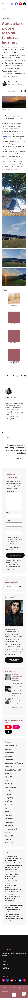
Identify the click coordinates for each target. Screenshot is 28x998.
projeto (7, 898)
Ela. (3, 432)
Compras (8, 759)
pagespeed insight (11, 881)
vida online (8, 918)
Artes (6, 749)
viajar (17, 916)
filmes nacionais (17, 858)
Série (6, 832)
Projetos (8, 825)
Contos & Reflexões (8, 18)
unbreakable (9, 914)
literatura (8, 818)
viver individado (17, 918)
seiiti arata (8, 907)
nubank (19, 865)
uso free (16, 914)
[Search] (20, 587)
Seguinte (18, 458)
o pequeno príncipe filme (13, 872)
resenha (12, 898)
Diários (7, 777)
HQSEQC (8, 805)
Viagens (7, 836)
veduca (7, 916)
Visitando (8, 843)
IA (5, 808)
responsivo (8, 903)
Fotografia (8, 798)
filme (6, 791)
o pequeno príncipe (11, 869)
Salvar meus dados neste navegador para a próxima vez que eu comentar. (15, 540)
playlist (7, 894)
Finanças (8, 794)
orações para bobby (11, 874)
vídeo (7, 839)
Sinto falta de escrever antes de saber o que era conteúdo (17, 702)
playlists (12, 894)
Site (7, 529)
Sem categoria (10, 829)
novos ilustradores (11, 865)
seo (13, 907)
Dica (6, 780)
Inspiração (8, 815)
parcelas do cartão (11, 885)
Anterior (9, 437)
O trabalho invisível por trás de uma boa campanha (17, 677)
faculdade (8, 858)
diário (7, 773)
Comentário (10, 491)
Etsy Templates (10, 787)
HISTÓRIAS (8, 801)
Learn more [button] (5, 991)
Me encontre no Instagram (14, 659)
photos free (8, 887)
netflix (19, 863)
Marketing (8, 822)
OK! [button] (14, 995)
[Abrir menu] (3, 4)
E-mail (8, 520)
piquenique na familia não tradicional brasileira (13, 891)
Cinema (7, 756)
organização (9, 878)
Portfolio (5, 965)
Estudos (7, 784)
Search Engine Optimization (14, 905)
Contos (7, 766)
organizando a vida (11, 876)
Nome (8, 512)
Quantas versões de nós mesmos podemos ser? (17, 689)
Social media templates (12, 909)
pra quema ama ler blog (12, 896)
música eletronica (10, 863)
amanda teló (9, 856)
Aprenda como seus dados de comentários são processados (13, 567)
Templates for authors (12, 912)
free (6, 860)
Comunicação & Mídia (12, 763)
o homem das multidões (12, 867)
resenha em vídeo (10, 901)
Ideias (7, 812)
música (15, 860)
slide (16, 907)
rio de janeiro (17, 903)
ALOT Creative (6, 968)
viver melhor (9, 921)
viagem (12, 916)
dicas (15, 856)
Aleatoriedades (10, 746)
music (10, 860)
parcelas (7, 883)
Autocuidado (9, 753)
